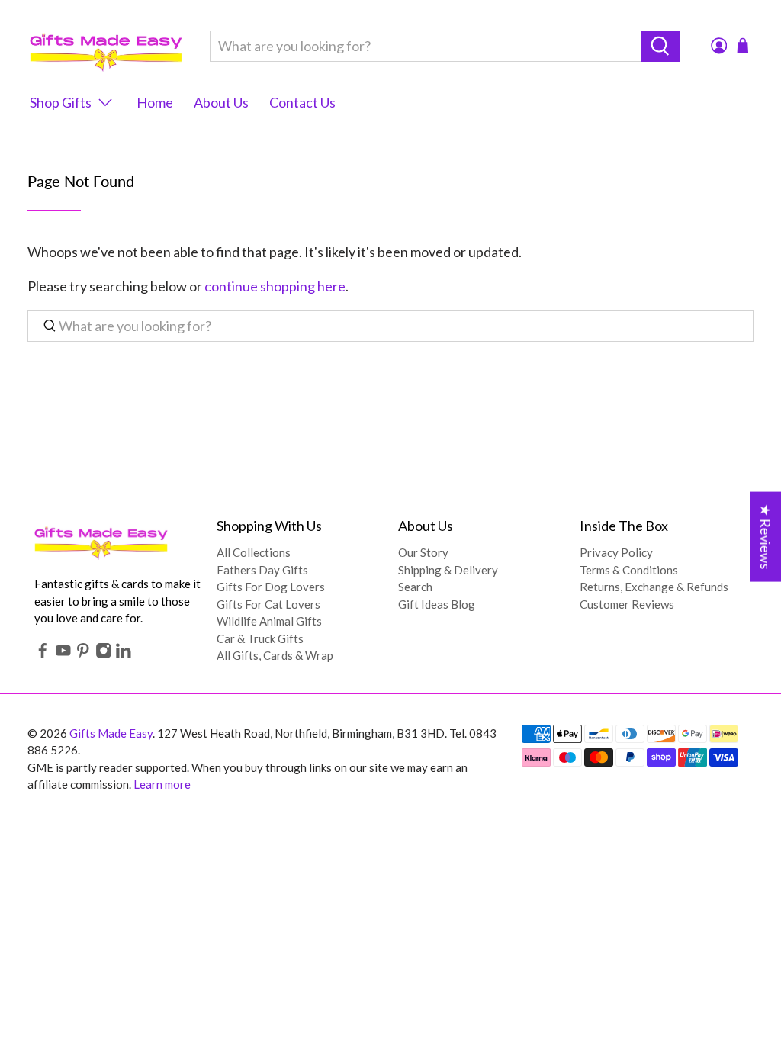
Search (415, 586)
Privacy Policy (616, 552)
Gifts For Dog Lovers (271, 586)
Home (155, 102)
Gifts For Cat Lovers (268, 604)
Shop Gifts (61, 102)
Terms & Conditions (629, 570)
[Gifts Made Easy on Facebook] (42, 654)
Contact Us (302, 102)
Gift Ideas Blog (436, 604)
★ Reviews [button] (765, 537)
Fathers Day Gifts (262, 570)
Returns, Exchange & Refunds (654, 586)
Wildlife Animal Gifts (269, 621)
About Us (221, 102)
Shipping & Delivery (448, 570)
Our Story (423, 552)
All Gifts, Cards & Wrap (275, 655)
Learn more (162, 784)
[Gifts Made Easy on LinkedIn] (123, 654)
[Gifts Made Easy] (106, 46)
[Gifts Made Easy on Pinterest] (83, 654)
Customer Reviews (627, 604)
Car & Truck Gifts (260, 638)
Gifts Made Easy (111, 733)
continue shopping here (275, 286)
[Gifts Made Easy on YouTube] (63, 654)
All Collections (254, 552)
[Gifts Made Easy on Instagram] (103, 654)
